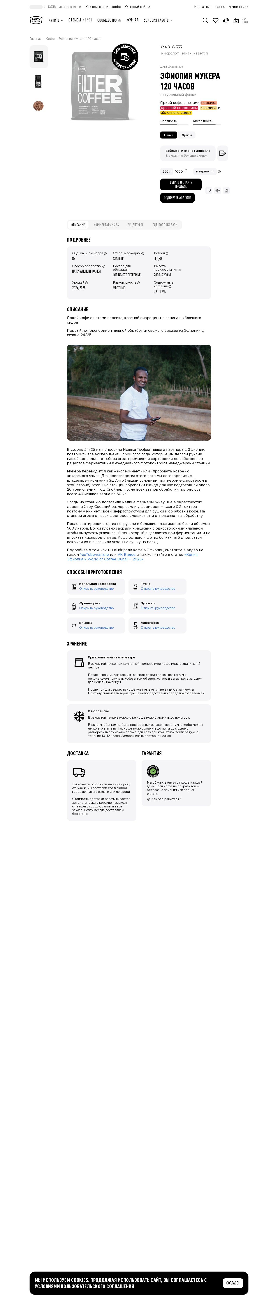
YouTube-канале (94, 554)
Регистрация (238, 7)
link (69, 580)
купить (54, 20)
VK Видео (126, 554)
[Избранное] (215, 20)
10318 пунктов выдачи (64, 7)
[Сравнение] (225, 20)
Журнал (133, 20)
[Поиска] (205, 20)
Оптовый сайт (136, 7)
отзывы (80, 20)
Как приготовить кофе (103, 7)
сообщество (107, 20)
